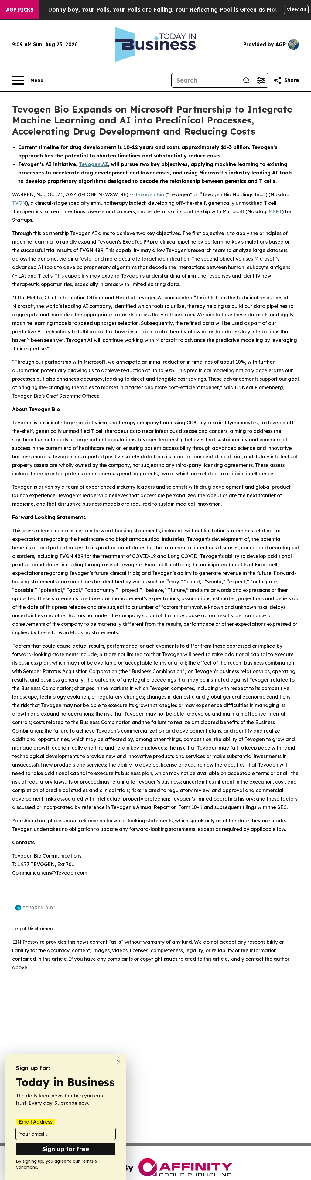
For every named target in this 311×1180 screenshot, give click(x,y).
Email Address (35, 1122)
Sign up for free (65, 1149)
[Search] (246, 80)
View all (296, 9)
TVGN (19, 203)
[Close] (118, 1062)
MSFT (275, 211)
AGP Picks (19, 10)
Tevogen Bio (149, 194)
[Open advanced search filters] (261, 80)
